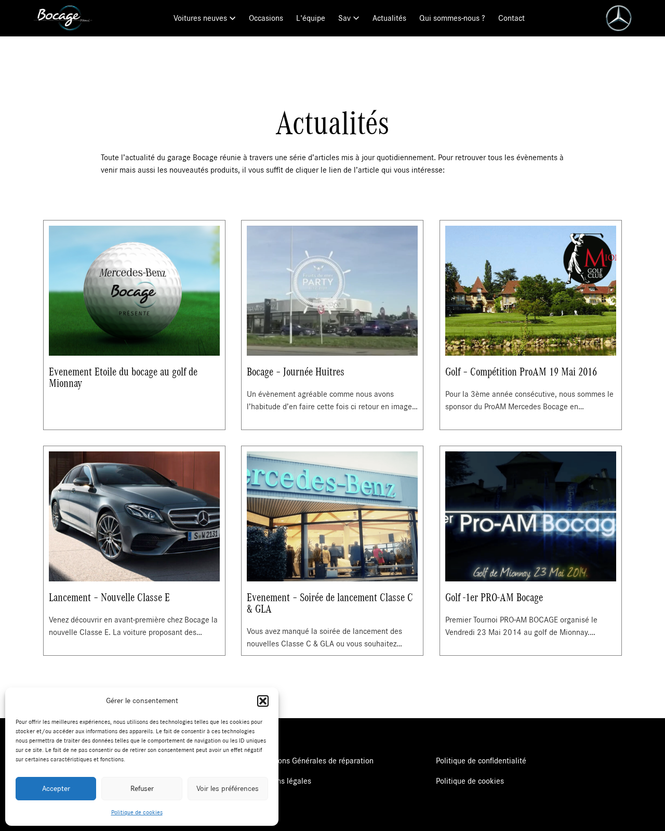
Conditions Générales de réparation (314, 761)
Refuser (142, 789)
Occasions (266, 18)
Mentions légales (282, 781)
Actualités (389, 18)
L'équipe (310, 18)
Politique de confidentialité (481, 761)
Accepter (56, 789)
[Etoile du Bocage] (62, 18)
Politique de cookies (137, 812)
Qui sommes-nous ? (452, 18)
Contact (511, 18)
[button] (263, 701)
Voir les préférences (227, 789)
